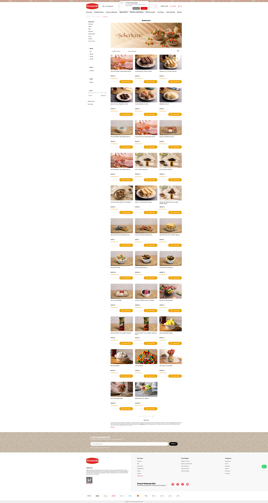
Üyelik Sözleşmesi (185, 468)
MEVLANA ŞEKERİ (115, 365)
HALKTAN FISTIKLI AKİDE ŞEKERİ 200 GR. (145, 136)
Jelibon (90, 26)
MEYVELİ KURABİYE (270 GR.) (166, 136)
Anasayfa (88, 16)
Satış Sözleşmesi (185, 466)
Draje (89, 29)
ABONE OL (173, 443)
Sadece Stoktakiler (132, 51)
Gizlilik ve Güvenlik (185, 461)
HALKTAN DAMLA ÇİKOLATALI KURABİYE (121, 202)
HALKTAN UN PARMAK (116, 300)
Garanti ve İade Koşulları (186, 463)
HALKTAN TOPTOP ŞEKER (165, 365)
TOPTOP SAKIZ (138, 365)
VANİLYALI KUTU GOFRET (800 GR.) (168, 71)
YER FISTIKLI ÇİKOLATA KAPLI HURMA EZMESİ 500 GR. (168, 203)
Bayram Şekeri (91, 41)
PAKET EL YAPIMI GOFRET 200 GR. (143, 202)
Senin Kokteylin (170, 12)
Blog (138, 463)
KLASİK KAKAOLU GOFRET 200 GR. (143, 71)
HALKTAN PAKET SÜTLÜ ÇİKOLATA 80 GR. (121, 333)
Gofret (89, 36)
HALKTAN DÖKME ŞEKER (117, 398)
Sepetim (139, 473)
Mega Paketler (124, 12)
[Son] (153, 416)
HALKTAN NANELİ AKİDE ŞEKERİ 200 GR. (120, 136)
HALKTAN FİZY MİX (115, 267)
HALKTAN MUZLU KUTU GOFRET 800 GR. (169, 235)
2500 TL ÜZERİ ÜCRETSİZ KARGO (20, 1)
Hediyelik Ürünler (99, 12)
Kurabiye (90, 38)
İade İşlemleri (140, 466)
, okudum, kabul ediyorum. (101, 447)
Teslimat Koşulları (185, 471)
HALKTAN (92, 70)
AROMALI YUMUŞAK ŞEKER (166, 300)
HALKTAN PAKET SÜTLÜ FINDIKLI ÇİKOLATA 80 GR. (146, 333)
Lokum (226, 463)
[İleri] (150, 416)
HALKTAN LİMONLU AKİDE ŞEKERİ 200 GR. (121, 71)
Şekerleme (91, 21)
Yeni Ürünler (90, 104)
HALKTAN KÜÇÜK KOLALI (141, 267)
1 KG (91, 51)
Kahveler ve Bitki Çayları (136, 12)
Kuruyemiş (89, 12)
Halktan (91, 82)
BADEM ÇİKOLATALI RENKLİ (142, 398)
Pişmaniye (90, 31)
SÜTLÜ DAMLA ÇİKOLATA (141, 169)
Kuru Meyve (161, 12)
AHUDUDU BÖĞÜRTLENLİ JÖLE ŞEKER (144, 300)
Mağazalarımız (140, 468)
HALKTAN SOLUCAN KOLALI (166, 267)
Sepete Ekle (127, 81)
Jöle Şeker (90, 24)
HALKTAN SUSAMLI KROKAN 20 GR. (143, 235)
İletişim (138, 471)
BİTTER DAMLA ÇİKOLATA (165, 169)
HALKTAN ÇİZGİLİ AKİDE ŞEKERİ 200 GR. (120, 169)
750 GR (91, 56)
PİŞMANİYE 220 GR (164, 104)
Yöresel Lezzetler (150, 12)
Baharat (179, 12)
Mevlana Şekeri (91, 33)
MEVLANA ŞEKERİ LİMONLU (166, 333)
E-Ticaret (130, 501)
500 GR (91, 54)
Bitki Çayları (227, 461)
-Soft (126, 501)
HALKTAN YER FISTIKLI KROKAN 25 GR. (120, 235)
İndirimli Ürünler (91, 101)
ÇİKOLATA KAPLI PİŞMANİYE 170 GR (119, 104)
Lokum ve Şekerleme (111, 12)
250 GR (91, 59)
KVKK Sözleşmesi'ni (96, 447)
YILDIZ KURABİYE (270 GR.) (141, 104)
